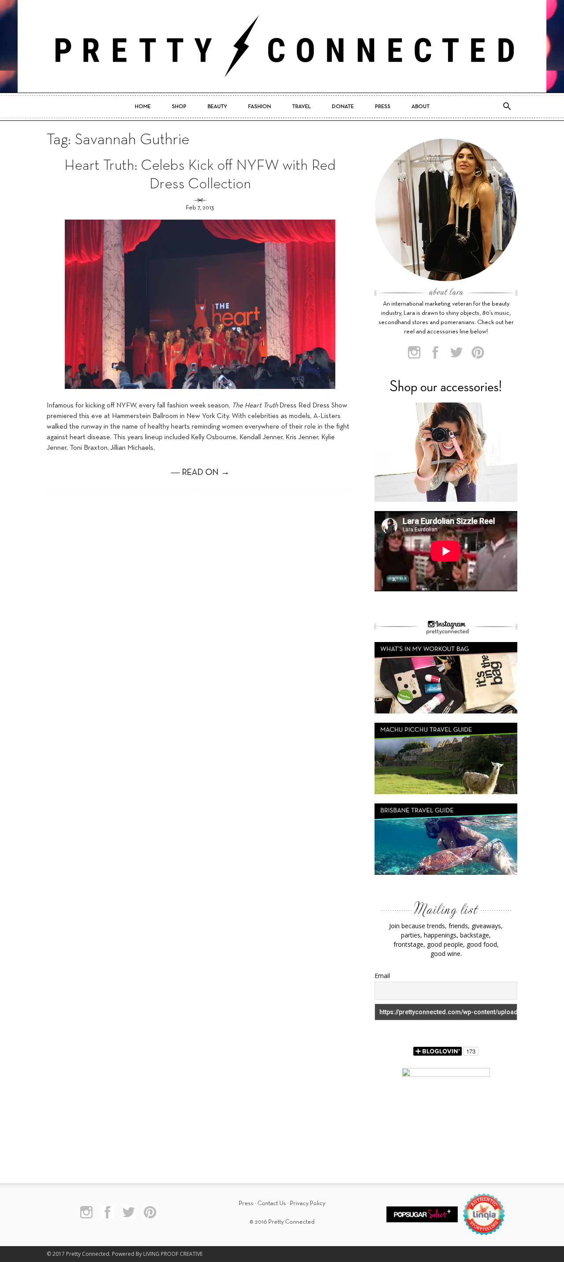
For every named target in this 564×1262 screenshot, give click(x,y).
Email (382, 975)
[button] (506, 106)
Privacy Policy (307, 1203)
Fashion (259, 107)
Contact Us (271, 1203)
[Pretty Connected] (282, 46)
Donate (343, 107)
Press (382, 107)
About (421, 107)
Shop (179, 107)
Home (143, 107)
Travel (301, 107)
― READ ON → (200, 473)
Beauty (217, 107)
